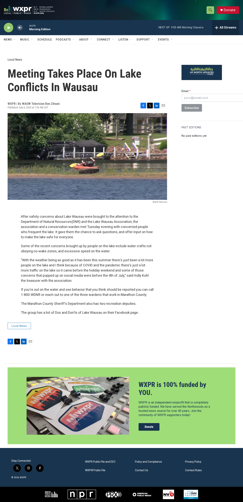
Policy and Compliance (148, 461)
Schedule (44, 39)
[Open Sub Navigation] (14, 39)
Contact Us (141, 470)
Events (163, 39)
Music (24, 39)
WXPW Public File (95, 470)
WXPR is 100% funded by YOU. (172, 388)
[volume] (20, 27)
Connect (103, 39)
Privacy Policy (193, 461)
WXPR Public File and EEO (100, 461)
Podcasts (63, 39)
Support (143, 39)
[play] (9, 27)
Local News (15, 59)
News (8, 39)
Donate (229, 10)
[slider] (26, 27)
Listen (123, 39)
